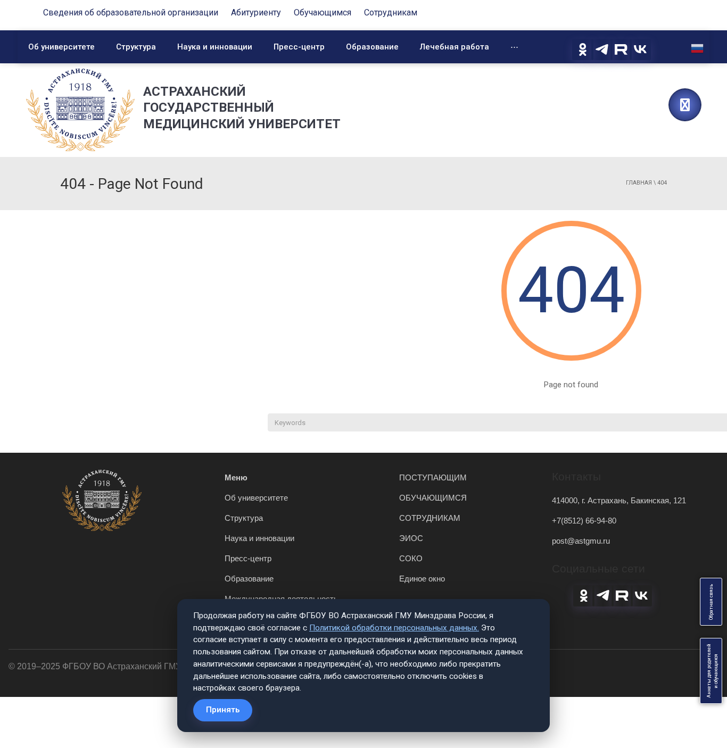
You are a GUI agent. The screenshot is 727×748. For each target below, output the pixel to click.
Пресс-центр (299, 47)
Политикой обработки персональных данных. (394, 628)
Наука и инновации (214, 47)
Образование (372, 47)
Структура (136, 47)
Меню (236, 477)
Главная (639, 182)
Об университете (61, 47)
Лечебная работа (454, 47)
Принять (222, 709)
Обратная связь (711, 602)
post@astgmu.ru (581, 540)
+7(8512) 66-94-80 (584, 520)
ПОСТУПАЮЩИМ (433, 477)
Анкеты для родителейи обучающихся (712, 671)
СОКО (411, 558)
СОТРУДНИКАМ (429, 517)
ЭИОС (411, 538)
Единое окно (422, 578)
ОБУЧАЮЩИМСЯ (433, 497)
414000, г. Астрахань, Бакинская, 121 (619, 500)
